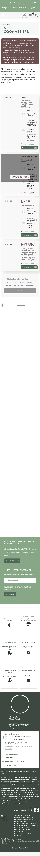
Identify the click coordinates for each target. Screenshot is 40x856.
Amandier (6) (28, 815)
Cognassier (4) (28, 819)
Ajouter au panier (28, 148)
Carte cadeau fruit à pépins (28, 245)
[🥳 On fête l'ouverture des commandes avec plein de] (30, 421)
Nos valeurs (11, 561)
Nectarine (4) (18, 825)
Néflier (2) (26, 825)
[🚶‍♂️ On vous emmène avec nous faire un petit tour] (10, 417)
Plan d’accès (8, 749)
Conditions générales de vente (11, 841)
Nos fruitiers (5, 24)
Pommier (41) (18, 831)
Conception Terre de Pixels (20, 848)
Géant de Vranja (25, 202)
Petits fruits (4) (18, 829)
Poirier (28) (26, 829)
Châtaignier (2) (19, 819)
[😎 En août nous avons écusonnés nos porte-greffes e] (10, 339)
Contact (4, 843)
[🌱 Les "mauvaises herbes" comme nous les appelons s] (10, 497)
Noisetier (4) (34, 825)
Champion (26, 98)
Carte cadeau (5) (19, 817)
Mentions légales (16, 839)
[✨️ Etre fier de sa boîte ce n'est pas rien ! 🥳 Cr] (30, 344)
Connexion (24, 17)
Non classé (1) (18, 827)
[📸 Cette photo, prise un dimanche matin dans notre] (30, 497)
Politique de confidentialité (30, 841)
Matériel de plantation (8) (22, 823)
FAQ (8, 839)
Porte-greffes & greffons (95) (23, 833)
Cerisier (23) (29, 817)
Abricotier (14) (18, 815)
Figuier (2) (17, 821)
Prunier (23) (18, 835)
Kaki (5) (23, 821)
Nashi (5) (33, 823)
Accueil (12, 15)
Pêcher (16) (27, 827)
